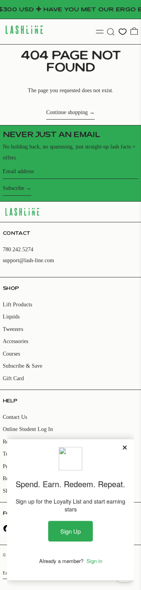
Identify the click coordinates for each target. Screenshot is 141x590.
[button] (111, 31)
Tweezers (13, 329)
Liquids (11, 317)
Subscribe (13, 188)
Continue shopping (67, 112)
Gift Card (13, 378)
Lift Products (17, 305)
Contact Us (15, 417)
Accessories (15, 341)
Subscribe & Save (22, 366)
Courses (11, 354)
